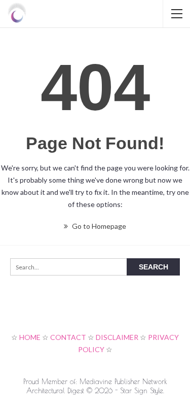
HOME (30, 337)
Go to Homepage (98, 226)
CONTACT (68, 337)
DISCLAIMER (117, 337)
